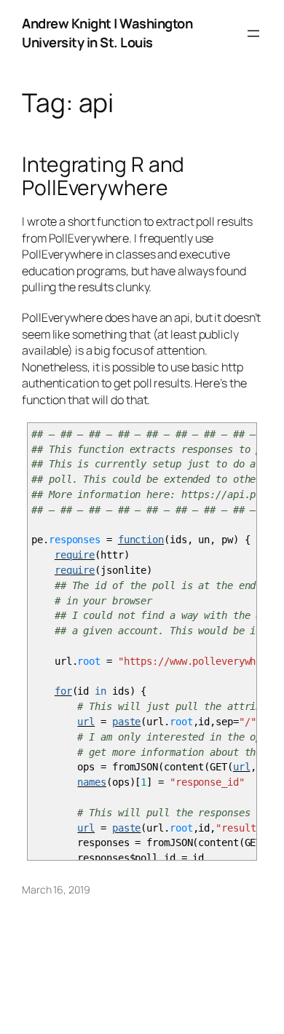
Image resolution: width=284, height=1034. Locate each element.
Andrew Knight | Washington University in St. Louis (107, 33)
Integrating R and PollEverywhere (103, 176)
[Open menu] (253, 33)
